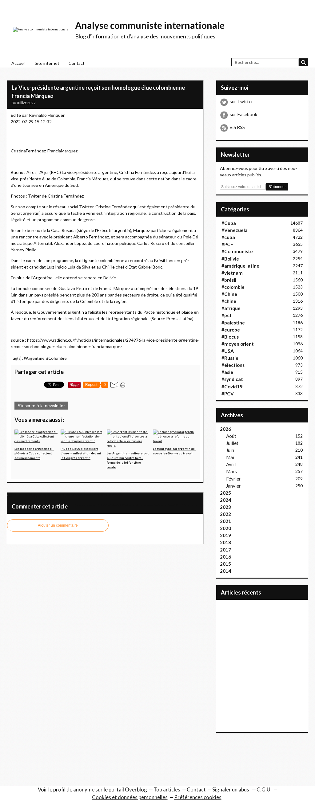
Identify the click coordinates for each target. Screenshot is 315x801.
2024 (225, 500)
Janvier (233, 486)
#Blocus (230, 337)
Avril (231, 464)
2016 (225, 557)
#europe (230, 329)
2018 (225, 542)
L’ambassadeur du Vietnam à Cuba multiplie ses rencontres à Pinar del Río (135, 505)
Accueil (18, 63)
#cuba (228, 237)
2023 (225, 507)
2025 (225, 493)
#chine (228, 301)
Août (231, 436)
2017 (225, 549)
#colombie (233, 287)
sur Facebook (243, 114)
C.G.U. (264, 789)
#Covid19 (231, 386)
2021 (225, 521)
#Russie (229, 358)
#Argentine (34, 358)
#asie (227, 372)
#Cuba (228, 223)
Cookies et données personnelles (130, 797)
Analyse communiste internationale (150, 25)
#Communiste (237, 251)
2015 (225, 564)
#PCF (227, 244)
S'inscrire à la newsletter (41, 405)
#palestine (233, 322)
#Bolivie (230, 258)
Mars (231, 471)
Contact (77, 63)
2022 (225, 514)
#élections (233, 365)
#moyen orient (237, 344)
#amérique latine (240, 266)
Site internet (47, 63)
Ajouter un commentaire (58, 525)
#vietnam (232, 273)
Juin (230, 450)
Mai (230, 457)
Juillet (232, 443)
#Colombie (56, 358)
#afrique (231, 308)
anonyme (83, 789)
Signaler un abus (231, 789)
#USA (227, 351)
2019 (225, 535)
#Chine (229, 294)
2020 (225, 528)
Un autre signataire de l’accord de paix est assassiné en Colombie (68, 495)
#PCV (227, 393)
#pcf (226, 315)
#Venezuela (234, 230)
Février (233, 478)
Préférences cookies (197, 797)
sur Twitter (241, 101)
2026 (225, 429)
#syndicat (232, 379)
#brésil (228, 280)
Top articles (167, 789)
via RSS (237, 127)
